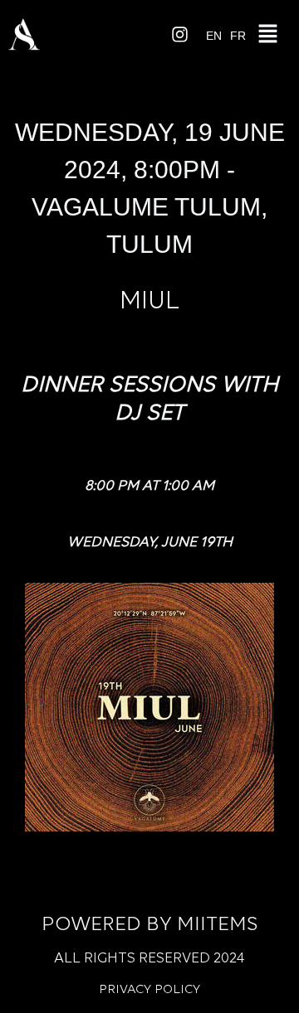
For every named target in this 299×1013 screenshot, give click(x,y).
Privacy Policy (149, 989)
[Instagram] (180, 34)
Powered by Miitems (149, 924)
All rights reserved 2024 (149, 959)
